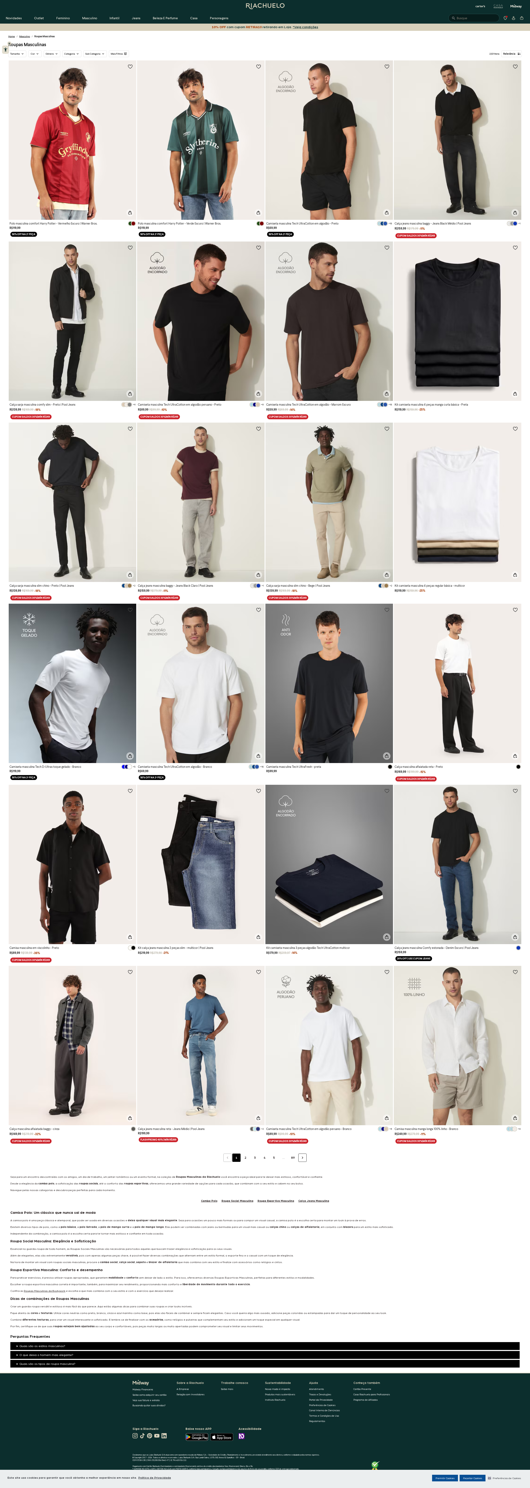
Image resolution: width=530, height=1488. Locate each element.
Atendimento (316, 1389)
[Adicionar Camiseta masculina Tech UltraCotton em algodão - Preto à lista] (387, 66)
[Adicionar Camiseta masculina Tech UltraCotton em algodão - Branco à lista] (259, 610)
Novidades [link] (14, 18)
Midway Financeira (142, 1389)
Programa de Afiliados (365, 1399)
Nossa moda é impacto (277, 1389)
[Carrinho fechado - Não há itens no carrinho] (522, 18)
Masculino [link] (89, 18)
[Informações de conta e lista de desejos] (513, 18)
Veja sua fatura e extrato (146, 1400)
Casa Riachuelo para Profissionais (371, 1394)
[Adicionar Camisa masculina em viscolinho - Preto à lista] (130, 791)
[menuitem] (14, 18)
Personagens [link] (219, 18)
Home (11, 36)
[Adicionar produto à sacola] (130, 212)
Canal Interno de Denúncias (324, 1410)
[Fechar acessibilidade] (9, 43)
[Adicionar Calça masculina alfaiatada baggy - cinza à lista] (130, 972)
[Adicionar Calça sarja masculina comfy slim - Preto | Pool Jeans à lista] (130, 247)
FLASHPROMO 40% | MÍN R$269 (158, 1139)
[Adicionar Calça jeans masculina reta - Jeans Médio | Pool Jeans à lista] (259, 972)
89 (293, 1157)
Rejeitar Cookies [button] (472, 1478)
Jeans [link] (136, 18)
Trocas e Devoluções (320, 1394)
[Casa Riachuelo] (498, 6)
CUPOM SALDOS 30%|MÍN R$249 (416, 235)
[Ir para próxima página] (302, 1158)
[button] (504, 1478)
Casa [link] (194, 18)
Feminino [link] (63, 18)
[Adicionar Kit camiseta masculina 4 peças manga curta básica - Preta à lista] (515, 247)
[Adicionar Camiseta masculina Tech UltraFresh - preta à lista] (387, 610)
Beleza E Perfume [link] (165, 18)
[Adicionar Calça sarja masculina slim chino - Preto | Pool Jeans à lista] (130, 429)
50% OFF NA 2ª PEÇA (23, 234)
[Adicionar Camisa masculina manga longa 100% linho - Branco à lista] (515, 972)
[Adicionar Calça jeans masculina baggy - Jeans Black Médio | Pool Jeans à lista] (515, 66)
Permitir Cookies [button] (445, 1478)
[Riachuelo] (265, 6)
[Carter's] (480, 6)
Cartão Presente (362, 1389)
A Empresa (183, 1389)
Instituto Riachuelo (275, 1399)
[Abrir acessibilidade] (5, 50)
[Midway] (516, 6)
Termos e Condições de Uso (324, 1415)
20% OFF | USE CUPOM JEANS (413, 958)
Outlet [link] (39, 18)
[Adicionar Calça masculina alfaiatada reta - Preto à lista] (515, 610)
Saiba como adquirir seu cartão (149, 1394)
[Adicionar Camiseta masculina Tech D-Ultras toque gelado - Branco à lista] (130, 610)
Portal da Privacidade (321, 1399)
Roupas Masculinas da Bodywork (44, 1290)
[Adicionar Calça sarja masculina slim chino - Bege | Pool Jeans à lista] (387, 429)
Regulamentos (317, 1421)
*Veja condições (305, 27)
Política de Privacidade (154, 1477)
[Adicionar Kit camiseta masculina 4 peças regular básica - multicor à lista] (515, 429)
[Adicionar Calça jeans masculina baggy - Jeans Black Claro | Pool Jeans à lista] (259, 429)
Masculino (24, 36)
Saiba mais (227, 1389)
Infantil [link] (114, 18)
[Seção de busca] (473, 18)
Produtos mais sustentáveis (280, 1394)
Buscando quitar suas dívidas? (149, 1405)
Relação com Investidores (190, 1394)
